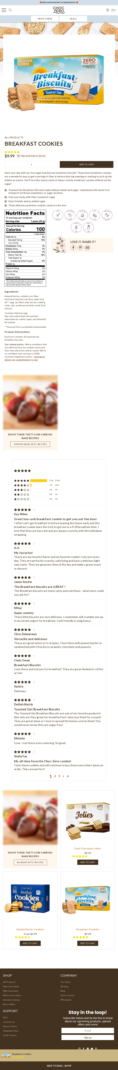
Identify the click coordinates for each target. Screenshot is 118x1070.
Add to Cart (30, 943)
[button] (12, 151)
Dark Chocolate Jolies (88, 848)
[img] (22, 509)
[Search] (10, 10)
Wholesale (66, 999)
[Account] (107, 10)
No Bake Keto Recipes (30, 862)
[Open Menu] (4, 10)
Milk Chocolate (10, 991)
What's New (45, 18)
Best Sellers (9, 1004)
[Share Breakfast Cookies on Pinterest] (80, 247)
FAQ (5, 1017)
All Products (9, 982)
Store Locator (68, 995)
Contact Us (9, 1022)
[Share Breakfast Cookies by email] (87, 247)
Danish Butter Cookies (30, 929)
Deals (73, 18)
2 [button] (55, 776)
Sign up (88, 1037)
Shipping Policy (11, 1030)
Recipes (65, 986)
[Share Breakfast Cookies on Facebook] (73, 247)
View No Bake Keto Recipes (30, 444)
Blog (63, 991)
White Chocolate (12, 995)
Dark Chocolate (11, 986)
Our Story (66, 982)
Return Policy (10, 1026)
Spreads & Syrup (11, 999)
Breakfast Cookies (87, 929)
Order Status (10, 1035)
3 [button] (59, 776)
